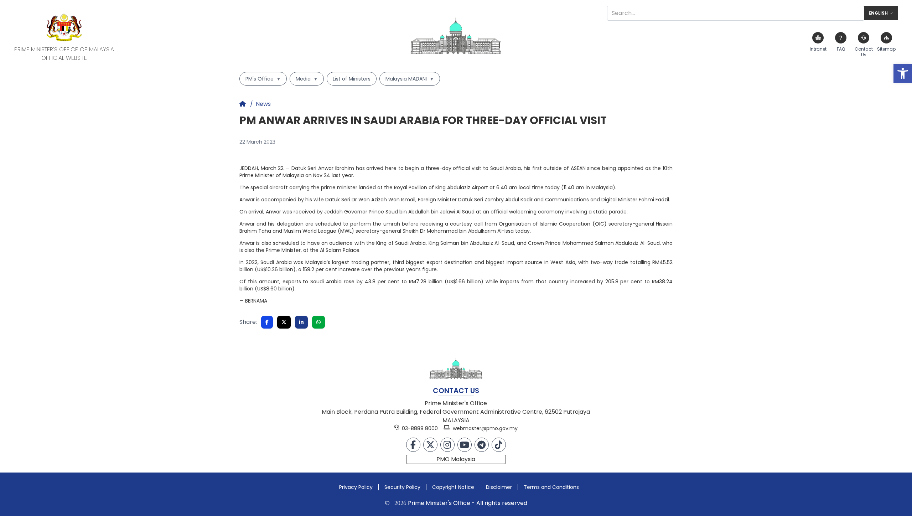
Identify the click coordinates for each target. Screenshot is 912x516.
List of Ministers (351, 78)
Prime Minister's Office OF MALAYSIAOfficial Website (64, 53)
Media (307, 78)
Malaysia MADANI (409, 78)
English (878, 13)
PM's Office (263, 78)
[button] (902, 73)
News (263, 104)
